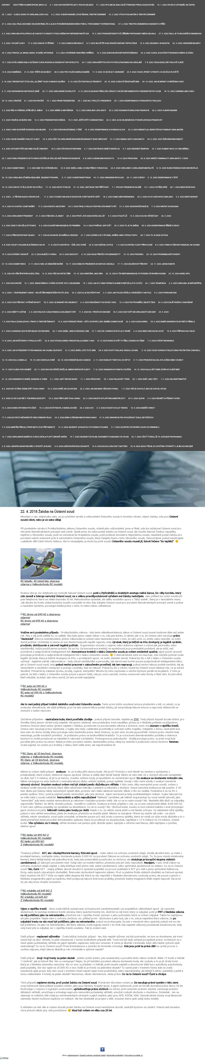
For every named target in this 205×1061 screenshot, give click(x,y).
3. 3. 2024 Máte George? (187, 197)
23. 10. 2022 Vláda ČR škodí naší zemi (122, 82)
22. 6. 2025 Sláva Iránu (137, 322)
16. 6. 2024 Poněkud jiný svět (97, 225)
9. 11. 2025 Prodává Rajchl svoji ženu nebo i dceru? (158, 360)
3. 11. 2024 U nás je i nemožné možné (46, 264)
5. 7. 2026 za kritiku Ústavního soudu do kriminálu (135, 427)
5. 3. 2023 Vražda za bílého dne (16, 120)
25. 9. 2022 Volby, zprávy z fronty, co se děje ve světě (153, 72)
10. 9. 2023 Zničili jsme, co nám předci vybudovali (84, 168)
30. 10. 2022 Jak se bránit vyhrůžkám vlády (163, 82)
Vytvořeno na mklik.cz (133, 1055)
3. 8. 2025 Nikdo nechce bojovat (148, 331)
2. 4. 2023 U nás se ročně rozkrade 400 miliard (24, 130)
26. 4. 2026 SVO (87, 408)
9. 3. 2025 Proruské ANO (165, 293)
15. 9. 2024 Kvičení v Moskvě (15, 254)
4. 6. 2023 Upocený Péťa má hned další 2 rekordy (25, 149)
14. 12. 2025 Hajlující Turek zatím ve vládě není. (157, 369)
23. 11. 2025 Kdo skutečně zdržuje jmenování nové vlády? (62, 369)
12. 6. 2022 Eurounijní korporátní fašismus (117, 53)
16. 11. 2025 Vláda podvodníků (16, 369)
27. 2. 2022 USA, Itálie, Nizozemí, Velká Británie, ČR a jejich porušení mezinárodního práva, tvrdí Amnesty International (58, 24)
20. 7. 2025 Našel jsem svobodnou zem (71, 331)
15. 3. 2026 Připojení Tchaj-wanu (64, 398)
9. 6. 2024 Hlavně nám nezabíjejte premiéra (59, 225)
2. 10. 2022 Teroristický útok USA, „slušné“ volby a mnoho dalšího (33, 82)
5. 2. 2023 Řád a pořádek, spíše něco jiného (22, 110)
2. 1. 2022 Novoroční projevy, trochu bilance (71, 5)
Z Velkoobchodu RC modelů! (37, 844)
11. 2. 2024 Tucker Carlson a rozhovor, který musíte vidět (72, 197)
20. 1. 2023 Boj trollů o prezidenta (94, 101)
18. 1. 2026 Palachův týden (117, 379)
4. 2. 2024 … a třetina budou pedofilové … (21, 197)
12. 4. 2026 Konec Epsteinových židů (19, 408)
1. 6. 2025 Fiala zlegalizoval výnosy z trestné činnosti (28, 322)
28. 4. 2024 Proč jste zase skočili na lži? (86, 216)
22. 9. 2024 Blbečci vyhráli (43, 254)
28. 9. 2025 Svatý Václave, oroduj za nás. (118, 350)
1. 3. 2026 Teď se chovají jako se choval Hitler (143, 389)
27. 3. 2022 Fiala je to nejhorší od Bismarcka (180, 34)
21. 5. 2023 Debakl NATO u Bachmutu (127, 139)
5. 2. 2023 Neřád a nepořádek (59, 110)
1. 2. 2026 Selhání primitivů (173, 379)
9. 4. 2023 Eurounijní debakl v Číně (65, 130)
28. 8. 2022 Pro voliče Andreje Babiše (71, 72)
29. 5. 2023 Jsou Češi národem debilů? (165, 139)
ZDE (136, 719)
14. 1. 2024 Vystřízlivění (155, 187)
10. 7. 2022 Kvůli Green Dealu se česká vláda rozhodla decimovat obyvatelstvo (40, 62)
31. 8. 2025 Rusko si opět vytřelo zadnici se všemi (120, 341)
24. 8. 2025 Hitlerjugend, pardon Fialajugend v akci (69, 341)
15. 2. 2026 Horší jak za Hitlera (62, 389)
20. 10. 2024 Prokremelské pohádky (163, 254)
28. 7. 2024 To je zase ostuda (154, 235)
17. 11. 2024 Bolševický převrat (132, 264)
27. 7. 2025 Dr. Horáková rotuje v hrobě (111, 331)
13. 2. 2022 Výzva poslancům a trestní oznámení (132, 14)
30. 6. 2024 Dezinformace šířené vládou (160, 225)
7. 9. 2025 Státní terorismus (160, 341)
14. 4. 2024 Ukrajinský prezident (17, 216)
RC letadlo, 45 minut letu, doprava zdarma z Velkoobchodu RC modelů (41, 583)
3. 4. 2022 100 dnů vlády (13, 43)
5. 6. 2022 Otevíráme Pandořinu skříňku (75, 53)
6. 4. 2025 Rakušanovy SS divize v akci (98, 302)
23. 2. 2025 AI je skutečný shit (86, 293)
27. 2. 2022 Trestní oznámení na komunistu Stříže (141, 24)
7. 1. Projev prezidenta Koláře (126, 187)
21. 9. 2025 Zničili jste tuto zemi (80, 350)
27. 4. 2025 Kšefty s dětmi (14, 312)
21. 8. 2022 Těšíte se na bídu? (37, 72)
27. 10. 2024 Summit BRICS (14, 264)
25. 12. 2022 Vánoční (11, 101)
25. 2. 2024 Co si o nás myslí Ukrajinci (155, 197)
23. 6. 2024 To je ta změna (126, 225)
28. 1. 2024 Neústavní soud (182, 187)
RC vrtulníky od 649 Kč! (34, 897)
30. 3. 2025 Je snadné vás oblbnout (61, 302)
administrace (73, 1055)
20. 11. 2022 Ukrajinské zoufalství (58, 91)
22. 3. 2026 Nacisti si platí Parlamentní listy (104, 398)
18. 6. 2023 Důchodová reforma (66, 149)
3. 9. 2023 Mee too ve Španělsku (43, 168)
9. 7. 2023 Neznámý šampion (136, 149)
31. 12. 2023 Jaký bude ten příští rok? (91, 187)
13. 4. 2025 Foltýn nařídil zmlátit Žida (137, 302)
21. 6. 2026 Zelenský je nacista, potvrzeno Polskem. (83, 427)
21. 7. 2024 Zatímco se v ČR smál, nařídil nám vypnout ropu (109, 235)
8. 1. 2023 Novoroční (34, 101)
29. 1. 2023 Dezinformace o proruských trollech (137, 101)
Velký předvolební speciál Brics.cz (30, 5)
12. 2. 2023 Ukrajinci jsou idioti (91, 110)
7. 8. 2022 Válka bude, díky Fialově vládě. (164, 62)
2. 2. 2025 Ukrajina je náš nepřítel (185, 283)
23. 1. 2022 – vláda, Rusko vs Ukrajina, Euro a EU (25, 14)
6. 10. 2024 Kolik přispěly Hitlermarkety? (100, 254)
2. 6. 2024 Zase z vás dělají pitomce (19, 225)
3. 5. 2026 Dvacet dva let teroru (112, 408)
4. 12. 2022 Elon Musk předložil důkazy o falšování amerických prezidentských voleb (119, 91)
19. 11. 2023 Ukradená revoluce (108, 177)
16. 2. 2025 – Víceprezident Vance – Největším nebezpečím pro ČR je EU (35, 293)
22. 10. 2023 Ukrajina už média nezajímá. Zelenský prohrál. (30, 177)
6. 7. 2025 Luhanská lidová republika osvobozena (26, 331)
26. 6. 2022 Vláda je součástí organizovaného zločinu (167, 53)
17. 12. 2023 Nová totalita (58, 187)
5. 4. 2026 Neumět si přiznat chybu (163, 398)
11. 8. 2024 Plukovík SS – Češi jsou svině (67, 245)
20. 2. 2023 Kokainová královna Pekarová (129, 110)
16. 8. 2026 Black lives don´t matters (109, 446)
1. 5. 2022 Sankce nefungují (70, 43)
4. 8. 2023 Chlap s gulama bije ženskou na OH (23, 245)
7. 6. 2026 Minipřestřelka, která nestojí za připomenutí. (28, 427)
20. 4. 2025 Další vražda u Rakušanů (175, 302)
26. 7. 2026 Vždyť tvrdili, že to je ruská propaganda (157, 437)
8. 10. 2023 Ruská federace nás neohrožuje (177, 168)
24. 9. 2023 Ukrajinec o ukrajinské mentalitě (132, 168)
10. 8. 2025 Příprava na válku (181, 331)
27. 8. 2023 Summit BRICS (13, 168)
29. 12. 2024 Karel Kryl (179, 274)
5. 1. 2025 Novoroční (11, 283)
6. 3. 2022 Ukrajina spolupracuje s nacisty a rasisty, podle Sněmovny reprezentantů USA (45, 34)
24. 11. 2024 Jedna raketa (163, 264)
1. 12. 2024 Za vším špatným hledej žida (20, 274)
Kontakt (6, 5)
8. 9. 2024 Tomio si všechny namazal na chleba (177, 245)
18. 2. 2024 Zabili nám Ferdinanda (118, 197)
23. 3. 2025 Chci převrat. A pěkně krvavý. (21, 302)
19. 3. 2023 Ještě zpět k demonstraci (85, 120)
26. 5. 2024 (166, 216)
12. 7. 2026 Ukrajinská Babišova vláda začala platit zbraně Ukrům (34, 437)
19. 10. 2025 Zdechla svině (42, 360)
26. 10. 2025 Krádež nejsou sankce (74, 360)
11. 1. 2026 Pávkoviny (90, 379)
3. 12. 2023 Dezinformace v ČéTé (163, 177)
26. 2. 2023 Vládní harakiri (164, 110)
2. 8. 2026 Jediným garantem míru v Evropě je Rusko (26, 446)
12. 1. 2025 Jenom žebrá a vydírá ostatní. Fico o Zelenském (52, 283)
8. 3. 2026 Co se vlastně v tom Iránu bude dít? (23, 398)
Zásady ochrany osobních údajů (92, 1055)
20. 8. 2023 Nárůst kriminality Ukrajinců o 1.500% (164, 158)
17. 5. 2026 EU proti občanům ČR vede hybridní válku (27, 417)
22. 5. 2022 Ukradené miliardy (187, 43)
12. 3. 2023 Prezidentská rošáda (49, 120)
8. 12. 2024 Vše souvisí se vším (57, 274)
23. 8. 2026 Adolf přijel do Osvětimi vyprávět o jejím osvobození (162, 446)
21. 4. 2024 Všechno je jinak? (50, 216)
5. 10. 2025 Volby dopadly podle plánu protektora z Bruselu (171, 350)
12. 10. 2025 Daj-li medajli (14, 360)
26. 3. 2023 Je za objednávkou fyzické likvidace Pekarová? (134, 120)
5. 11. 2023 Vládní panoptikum (76, 177)
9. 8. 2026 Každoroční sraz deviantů (72, 446)
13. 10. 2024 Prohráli (133, 254)
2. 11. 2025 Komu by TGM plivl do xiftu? (112, 360)
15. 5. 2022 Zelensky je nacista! (155, 43)
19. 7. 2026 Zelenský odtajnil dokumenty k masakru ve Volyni (99, 437)
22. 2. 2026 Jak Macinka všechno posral (99, 389)
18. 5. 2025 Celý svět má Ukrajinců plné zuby (134, 312)
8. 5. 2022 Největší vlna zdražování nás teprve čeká (111, 43)
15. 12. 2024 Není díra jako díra (88, 274)
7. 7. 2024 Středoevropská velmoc (18, 235)
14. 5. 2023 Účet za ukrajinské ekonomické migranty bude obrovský (75, 139)
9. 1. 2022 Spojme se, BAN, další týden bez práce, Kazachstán (125, 5)
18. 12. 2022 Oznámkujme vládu (179, 91)
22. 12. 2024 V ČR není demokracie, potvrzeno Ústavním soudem (136, 274)
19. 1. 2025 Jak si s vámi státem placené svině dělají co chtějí (112, 283)
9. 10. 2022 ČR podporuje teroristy (85, 82)
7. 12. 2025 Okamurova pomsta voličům (112, 369)
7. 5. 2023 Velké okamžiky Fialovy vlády (21, 139)
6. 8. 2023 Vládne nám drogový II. (98, 158)
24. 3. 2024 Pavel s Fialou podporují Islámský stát (92, 206)
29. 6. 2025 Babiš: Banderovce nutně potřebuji (173, 322)
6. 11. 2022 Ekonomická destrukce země (20, 91)
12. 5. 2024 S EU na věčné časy (144, 216)
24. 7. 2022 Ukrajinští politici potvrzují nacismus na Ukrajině (112, 62)
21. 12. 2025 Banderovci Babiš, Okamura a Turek (24, 379)
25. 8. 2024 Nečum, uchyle (101, 245)
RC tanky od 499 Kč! (32, 841)
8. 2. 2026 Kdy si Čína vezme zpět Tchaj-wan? (23, 389)
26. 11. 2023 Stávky (136, 177)
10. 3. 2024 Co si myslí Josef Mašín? (18, 206)
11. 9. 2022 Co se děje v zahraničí (108, 72)
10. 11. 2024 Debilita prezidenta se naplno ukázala (90, 264)
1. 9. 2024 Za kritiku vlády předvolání (134, 245)
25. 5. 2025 (164, 312)
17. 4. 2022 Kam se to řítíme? (41, 43)
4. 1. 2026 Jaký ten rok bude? (64, 379)
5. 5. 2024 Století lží (117, 216)
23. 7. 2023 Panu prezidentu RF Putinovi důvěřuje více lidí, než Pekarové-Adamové (41, 158)
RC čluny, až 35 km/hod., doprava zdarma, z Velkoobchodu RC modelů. (42, 761)
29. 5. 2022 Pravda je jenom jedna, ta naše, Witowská (27, 53)
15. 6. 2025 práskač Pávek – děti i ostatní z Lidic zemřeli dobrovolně (90, 322)
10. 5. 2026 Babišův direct (143, 408)
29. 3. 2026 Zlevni (136, 398)
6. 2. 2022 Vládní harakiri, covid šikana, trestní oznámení (78, 14)
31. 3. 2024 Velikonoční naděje (134, 206)
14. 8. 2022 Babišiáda (11, 72)
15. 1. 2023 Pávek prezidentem (61, 101)
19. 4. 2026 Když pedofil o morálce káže (58, 408)
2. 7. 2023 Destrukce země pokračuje (102, 149)
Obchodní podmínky (115, 1055)
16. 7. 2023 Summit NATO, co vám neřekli (170, 149)
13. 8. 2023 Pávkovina (127, 158)
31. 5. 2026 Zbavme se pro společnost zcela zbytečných (126, 417)
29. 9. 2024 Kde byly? (68, 254)
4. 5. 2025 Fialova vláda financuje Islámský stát (52, 312)
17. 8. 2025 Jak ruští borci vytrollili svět (22, 341)
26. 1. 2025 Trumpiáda (155, 283)
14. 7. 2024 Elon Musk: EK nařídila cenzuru (58, 235)
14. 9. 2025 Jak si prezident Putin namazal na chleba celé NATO (32, 350)
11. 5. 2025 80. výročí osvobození (94, 312)
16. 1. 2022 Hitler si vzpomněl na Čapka (176, 5)
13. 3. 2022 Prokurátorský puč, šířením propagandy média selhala (124, 34)
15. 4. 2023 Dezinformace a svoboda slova (105, 130)
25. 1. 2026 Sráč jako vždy (145, 379)
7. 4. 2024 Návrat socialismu (165, 206)
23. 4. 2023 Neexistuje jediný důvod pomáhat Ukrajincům (155, 130)
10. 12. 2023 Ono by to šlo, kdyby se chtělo (22, 187)
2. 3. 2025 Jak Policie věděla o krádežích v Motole (127, 293)
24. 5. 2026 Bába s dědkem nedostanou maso (76, 417)
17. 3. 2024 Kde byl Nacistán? (51, 206)
